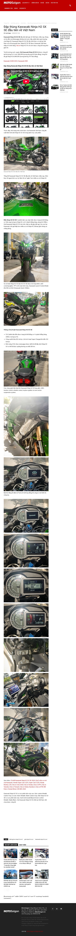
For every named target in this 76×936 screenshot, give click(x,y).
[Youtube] (61, 908)
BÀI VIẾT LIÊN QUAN (11, 845)
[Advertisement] (38, 16)
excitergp (8, 33)
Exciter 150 (54, 3)
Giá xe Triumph (14, 787)
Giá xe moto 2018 (17, 784)
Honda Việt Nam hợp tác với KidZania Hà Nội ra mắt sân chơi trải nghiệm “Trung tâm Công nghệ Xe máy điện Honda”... (10, 863)
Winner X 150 (9, 8)
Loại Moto (25, 3)
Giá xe (18, 45)
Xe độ (42, 3)
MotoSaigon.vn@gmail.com (35, 931)
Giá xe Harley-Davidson (27, 787)
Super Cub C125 (34, 782)
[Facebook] (52, 908)
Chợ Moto (22, 8)
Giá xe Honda (28, 784)
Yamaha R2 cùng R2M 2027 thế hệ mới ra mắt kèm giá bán (66, 47)
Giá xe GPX (37, 784)
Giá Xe (47, 3)
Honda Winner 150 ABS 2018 (17, 789)
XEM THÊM (22, 845)
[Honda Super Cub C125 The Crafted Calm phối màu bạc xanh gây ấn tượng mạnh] (26, 874)
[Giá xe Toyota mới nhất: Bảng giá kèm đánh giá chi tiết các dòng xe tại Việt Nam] (55, 86)
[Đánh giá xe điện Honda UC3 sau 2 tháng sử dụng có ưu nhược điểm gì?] (26, 853)
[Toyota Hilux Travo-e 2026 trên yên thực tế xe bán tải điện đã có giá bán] (42, 853)
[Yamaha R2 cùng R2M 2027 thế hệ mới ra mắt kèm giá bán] (55, 47)
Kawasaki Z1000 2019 (10, 61)
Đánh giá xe (35, 3)
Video (16, 8)
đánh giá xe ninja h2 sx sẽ (15, 839)
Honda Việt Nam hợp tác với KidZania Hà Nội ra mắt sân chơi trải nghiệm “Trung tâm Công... (66, 37)
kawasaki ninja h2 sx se (41, 839)
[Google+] (56, 908)
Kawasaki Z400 (23, 61)
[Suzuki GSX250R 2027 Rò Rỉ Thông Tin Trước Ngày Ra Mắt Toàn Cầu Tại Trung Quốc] (55, 56)
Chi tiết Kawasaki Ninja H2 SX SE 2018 (23, 780)
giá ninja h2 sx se (28, 839)
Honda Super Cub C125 (20, 782)
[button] (70, 5)
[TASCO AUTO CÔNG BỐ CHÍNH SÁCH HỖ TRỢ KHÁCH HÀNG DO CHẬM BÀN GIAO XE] (42, 874)
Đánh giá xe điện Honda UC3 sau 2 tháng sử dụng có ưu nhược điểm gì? (26, 861)
